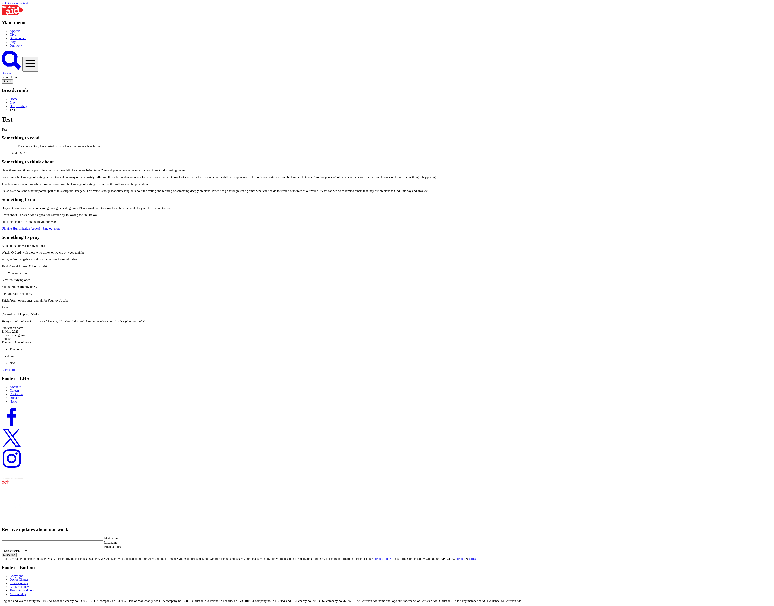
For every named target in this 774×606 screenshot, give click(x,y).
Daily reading (18, 106)
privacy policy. (383, 558)
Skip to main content (15, 3)
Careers (14, 390)
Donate (6, 73)
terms (472, 558)
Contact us (16, 394)
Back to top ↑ (10, 369)
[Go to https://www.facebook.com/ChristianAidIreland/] (12, 425)
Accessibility (18, 594)
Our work (16, 45)
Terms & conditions (22, 590)
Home (14, 99)
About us (15, 387)
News (13, 401)
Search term (9, 77)
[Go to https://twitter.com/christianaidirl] (12, 446)
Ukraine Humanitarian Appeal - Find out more (31, 228)
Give (13, 34)
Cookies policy (19, 586)
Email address (113, 546)
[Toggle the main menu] (30, 64)
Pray (13, 42)
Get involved (18, 38)
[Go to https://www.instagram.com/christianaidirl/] (12, 467)
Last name (110, 542)
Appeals (15, 31)
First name (111, 538)
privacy (460, 558)
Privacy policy (19, 583)
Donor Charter (19, 579)
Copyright (16, 576)
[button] (12, 69)
